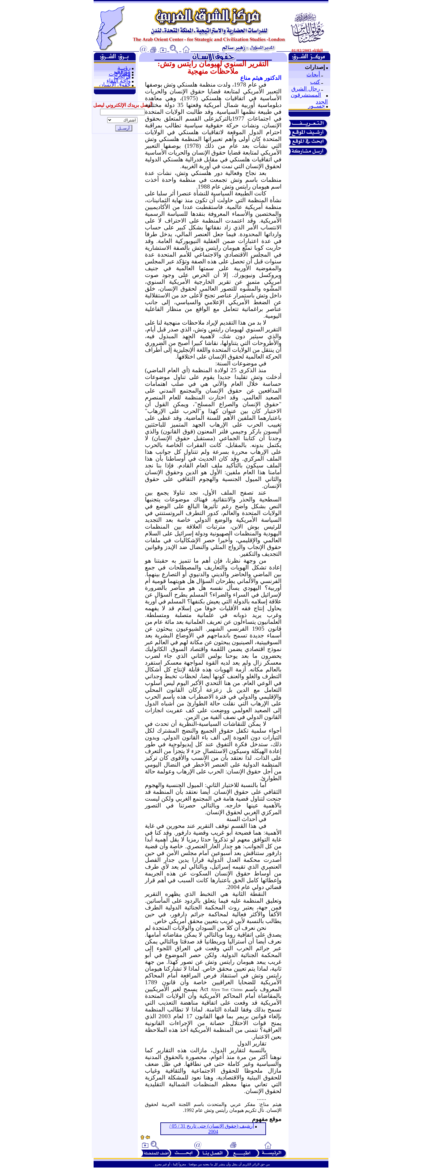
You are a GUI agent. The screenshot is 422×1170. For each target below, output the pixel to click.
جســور (316, 106)
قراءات (122, 77)
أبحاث (313, 74)
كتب (315, 82)
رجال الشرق (305, 89)
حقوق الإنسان (115, 85)
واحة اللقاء (119, 81)
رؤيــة (124, 68)
